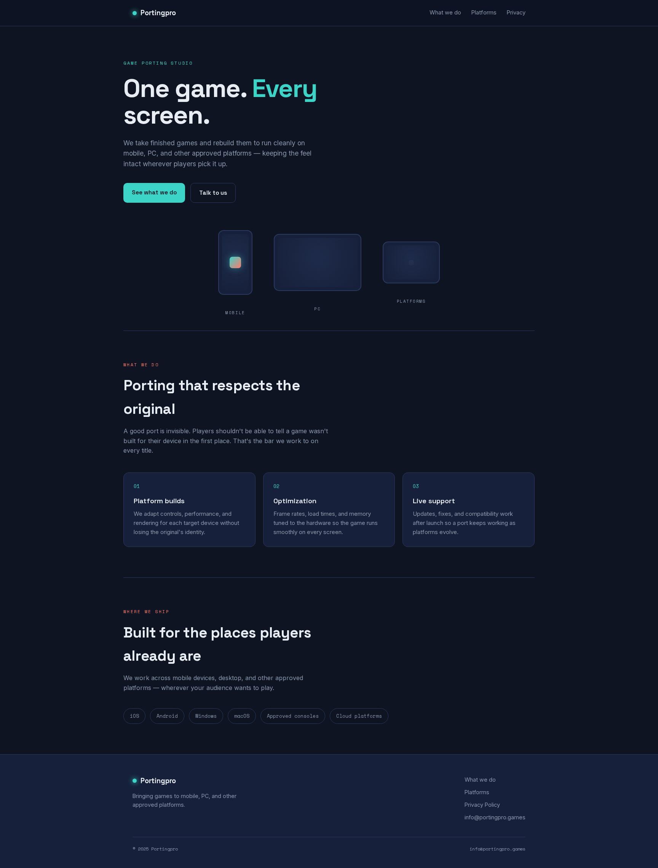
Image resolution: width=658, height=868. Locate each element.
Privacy (515, 12)
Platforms (484, 12)
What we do (445, 12)
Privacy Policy (482, 804)
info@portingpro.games (495, 817)
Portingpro (158, 12)
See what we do (154, 192)
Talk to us (213, 192)
